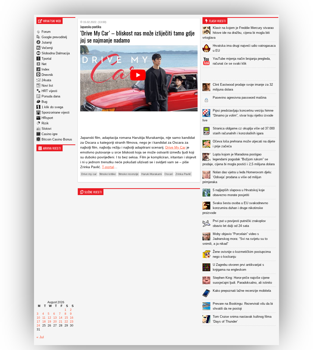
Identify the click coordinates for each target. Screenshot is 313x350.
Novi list (47, 85)
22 (66, 321)
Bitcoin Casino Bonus (57, 139)
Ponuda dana (51, 96)
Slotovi (46, 128)
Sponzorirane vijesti (55, 112)
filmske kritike (108, 174)
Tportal (46, 58)
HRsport (47, 118)
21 (60, 321)
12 (49, 317)
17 (38, 321)
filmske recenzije (128, 174)
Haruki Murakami (151, 174)
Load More (240, 333)
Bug (44, 102)
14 (60, 317)
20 (55, 321)
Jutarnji (47, 42)
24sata (46, 80)
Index (45, 69)
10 (38, 317)
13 (55, 317)
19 (49, 321)
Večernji (47, 48)
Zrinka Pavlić (183, 174)
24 (38, 325)
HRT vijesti (49, 91)
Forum (46, 32)
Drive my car (89, 174)
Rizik (45, 123)
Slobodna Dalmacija (56, 53)
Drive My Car (175, 147)
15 (66, 317)
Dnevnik (47, 75)
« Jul (40, 337)
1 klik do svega (52, 107)
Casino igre (49, 134)
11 (43, 317)
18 (44, 321)
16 (71, 317)
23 (71, 321)
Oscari (169, 174)
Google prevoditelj (54, 37)
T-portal (108, 167)
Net (44, 64)
